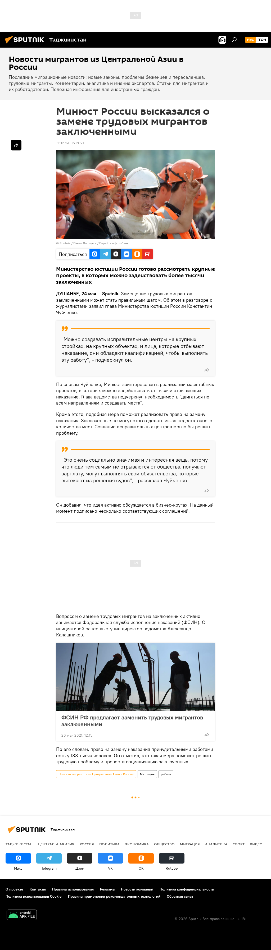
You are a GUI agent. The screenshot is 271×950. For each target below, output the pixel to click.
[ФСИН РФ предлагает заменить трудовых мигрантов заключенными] (135, 677)
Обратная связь (180, 896)
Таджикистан (19, 844)
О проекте (14, 889)
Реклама (107, 889)
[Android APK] (22, 915)
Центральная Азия (56, 844)
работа (166, 774)
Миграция (147, 774)
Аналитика (216, 844)
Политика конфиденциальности (187, 889)
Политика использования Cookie (34, 896)
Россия (87, 844)
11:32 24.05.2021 (70, 143)
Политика (109, 844)
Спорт (239, 844)
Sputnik (65, 243)
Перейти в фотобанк (114, 243)
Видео (256, 844)
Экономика (137, 844)
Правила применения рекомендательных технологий (114, 896)
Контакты (38, 889)
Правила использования (73, 889)
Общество (164, 844)
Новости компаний (137, 889)
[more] (206, 370)
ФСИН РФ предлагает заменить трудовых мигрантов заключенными (132, 721)
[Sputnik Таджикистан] (26, 44)
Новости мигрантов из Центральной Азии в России (96, 774)
